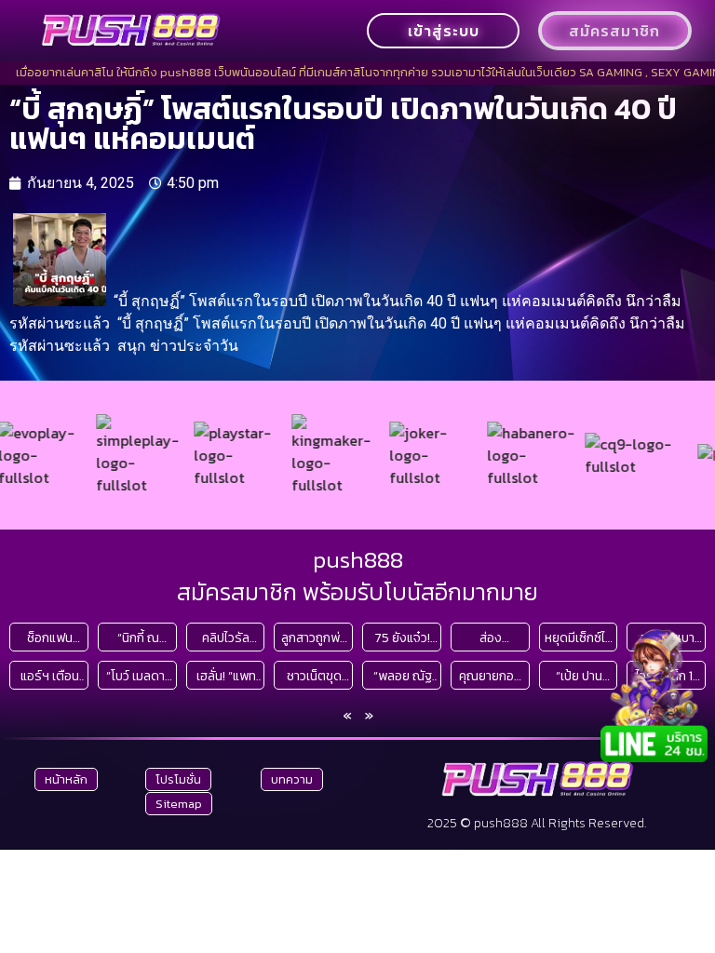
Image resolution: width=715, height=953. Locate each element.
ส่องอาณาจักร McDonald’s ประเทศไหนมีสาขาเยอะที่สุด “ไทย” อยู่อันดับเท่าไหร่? (490, 638)
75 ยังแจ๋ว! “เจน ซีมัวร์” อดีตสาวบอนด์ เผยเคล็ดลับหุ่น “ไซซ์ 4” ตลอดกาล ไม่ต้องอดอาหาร (403, 638)
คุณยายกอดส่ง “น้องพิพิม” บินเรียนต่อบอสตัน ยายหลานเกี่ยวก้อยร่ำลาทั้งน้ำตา (490, 676)
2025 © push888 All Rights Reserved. (536, 823)
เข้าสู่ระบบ (443, 31)
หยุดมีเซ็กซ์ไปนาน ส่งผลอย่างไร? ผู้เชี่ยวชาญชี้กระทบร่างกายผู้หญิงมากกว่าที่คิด (579, 638)
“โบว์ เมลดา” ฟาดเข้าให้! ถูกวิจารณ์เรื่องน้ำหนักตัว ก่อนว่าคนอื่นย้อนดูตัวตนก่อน (137, 676)
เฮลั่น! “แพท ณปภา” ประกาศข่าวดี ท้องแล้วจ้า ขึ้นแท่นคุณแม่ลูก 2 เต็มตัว (226, 676)
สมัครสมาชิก (614, 31)
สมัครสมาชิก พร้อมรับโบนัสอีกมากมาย (357, 592)
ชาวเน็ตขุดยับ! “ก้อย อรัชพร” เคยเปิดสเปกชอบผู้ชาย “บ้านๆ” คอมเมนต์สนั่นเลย (314, 676)
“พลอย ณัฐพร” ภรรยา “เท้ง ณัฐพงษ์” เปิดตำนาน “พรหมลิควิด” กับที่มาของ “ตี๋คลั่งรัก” (402, 676)
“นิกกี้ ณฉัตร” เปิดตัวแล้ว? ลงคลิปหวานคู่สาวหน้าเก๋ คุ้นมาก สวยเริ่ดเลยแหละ (137, 638)
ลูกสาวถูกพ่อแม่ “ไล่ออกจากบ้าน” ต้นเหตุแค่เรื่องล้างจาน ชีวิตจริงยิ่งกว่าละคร (314, 638)
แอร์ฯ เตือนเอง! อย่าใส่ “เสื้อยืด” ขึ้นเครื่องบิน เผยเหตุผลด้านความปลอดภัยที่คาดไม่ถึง (49, 676)
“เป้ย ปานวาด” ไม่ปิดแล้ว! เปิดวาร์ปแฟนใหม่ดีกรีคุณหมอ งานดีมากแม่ (579, 676)
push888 (358, 559)
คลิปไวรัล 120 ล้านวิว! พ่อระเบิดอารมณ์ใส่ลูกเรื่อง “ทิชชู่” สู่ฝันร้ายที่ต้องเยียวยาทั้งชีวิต (226, 638)
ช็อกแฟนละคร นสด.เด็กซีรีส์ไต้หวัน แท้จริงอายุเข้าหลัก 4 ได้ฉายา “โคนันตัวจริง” (50, 638)
